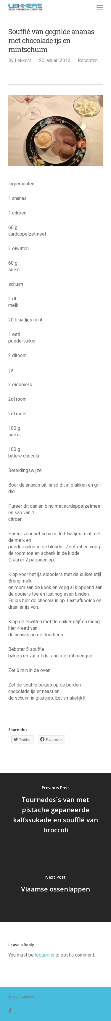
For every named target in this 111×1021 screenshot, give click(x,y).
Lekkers (23, 60)
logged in (44, 955)
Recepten (88, 60)
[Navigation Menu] (99, 7)
